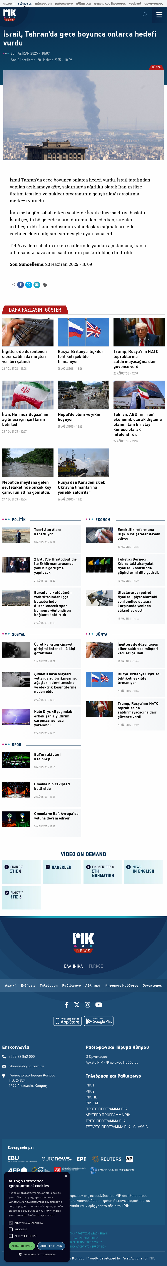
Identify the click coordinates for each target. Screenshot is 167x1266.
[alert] (37, 1217)
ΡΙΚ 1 (90, 1085)
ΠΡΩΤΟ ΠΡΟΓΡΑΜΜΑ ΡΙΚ (106, 1109)
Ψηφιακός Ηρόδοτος (121, 985)
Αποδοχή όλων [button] (22, 1246)
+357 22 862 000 (22, 1057)
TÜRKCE (96, 966)
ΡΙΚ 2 (90, 1091)
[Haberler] (62, 871)
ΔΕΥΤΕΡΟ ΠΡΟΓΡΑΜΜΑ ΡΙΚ (108, 1115)
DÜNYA (156, 68)
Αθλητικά (92, 985)
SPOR (17, 745)
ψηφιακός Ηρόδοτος (110, 3)
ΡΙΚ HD (91, 1097)
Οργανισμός (152, 985)
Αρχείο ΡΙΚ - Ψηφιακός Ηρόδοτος (112, 1063)
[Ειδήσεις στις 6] (21, 897)
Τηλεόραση (49, 985)
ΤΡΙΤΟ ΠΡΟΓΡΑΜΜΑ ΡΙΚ (105, 1121)
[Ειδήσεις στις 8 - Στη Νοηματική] (103, 871)
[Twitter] (77, 1005)
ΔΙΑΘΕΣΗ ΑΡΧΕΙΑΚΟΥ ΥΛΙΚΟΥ (85, 1242)
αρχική (8, 3)
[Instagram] (87, 1005)
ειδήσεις (24, 3)
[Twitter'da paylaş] (28, 285)
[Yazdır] (44, 284)
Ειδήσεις (28, 985)
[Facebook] (67, 1005)
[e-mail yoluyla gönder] (36, 285)
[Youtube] (99, 1005)
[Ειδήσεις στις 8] (21, 871)
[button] (10, 1223)
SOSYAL (18, 635)
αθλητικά (83, 3)
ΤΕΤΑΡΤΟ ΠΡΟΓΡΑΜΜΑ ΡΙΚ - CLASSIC (117, 1127)
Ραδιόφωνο (71, 985)
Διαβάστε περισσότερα (41, 1215)
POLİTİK (19, 520)
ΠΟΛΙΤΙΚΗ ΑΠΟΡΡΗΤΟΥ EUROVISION (85, 1247)
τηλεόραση (43, 3)
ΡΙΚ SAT (92, 1103)
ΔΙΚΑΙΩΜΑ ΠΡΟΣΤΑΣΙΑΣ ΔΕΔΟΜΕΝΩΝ (85, 1233)
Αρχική (11, 985)
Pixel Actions (132, 1258)
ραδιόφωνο (64, 3)
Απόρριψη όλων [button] (51, 1246)
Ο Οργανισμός (97, 1057)
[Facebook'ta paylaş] (20, 285)
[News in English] (143, 871)
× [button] (65, 1176)
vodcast (135, 3)
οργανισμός (153, 3)
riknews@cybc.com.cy (26, 1066)
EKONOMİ (103, 520)
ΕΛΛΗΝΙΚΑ (73, 966)
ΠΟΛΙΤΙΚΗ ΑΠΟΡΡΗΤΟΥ (85, 1238)
